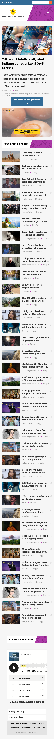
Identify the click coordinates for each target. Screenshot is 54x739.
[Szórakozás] (14, 13)
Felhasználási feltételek (20, 724)
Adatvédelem (37, 724)
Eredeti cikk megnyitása (27, 99)
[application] (27, 122)
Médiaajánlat (39, 728)
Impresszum (26, 728)
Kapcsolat (15, 728)
